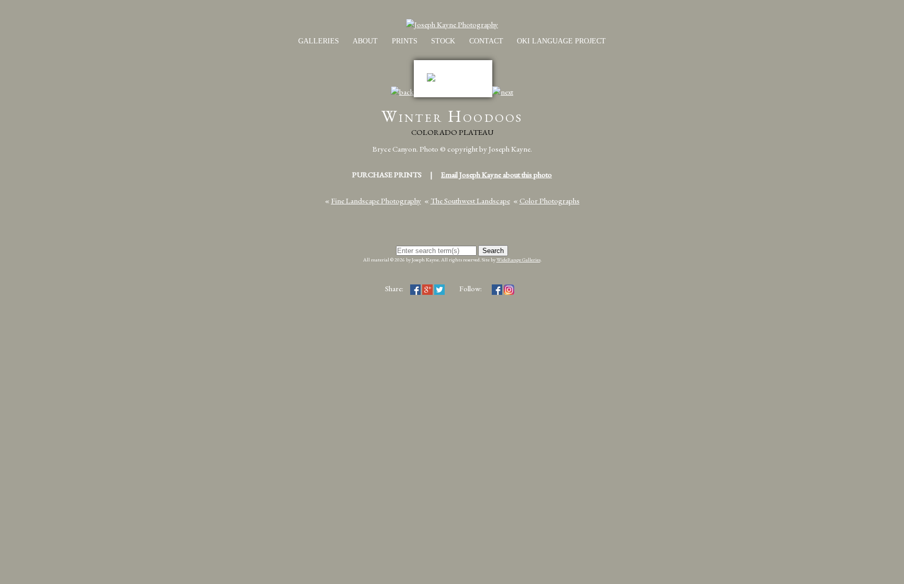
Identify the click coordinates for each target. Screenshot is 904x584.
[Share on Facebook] (415, 288)
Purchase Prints (387, 174)
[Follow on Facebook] (497, 288)
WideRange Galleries (518, 259)
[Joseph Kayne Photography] (452, 24)
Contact (486, 41)
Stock (443, 41)
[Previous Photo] (402, 92)
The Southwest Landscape (470, 200)
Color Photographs (549, 200)
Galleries (318, 41)
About (365, 41)
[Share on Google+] (427, 288)
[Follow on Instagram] (509, 288)
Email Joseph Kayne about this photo (496, 174)
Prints (404, 41)
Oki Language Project (561, 41)
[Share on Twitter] (439, 288)
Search (493, 251)
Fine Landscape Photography (376, 200)
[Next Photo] (502, 92)
